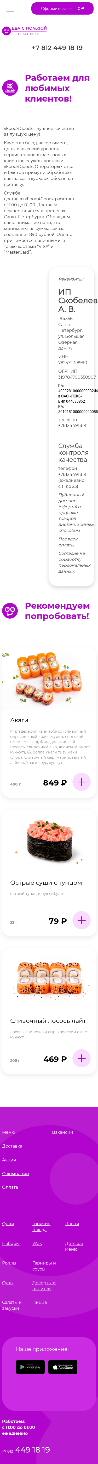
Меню (8, 1132)
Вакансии (62, 1132)
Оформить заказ (61, 8)
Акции (9, 1159)
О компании (15, 1173)
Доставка (12, 1146)
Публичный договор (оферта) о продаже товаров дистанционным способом (76, 512)
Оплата (10, 1187)
